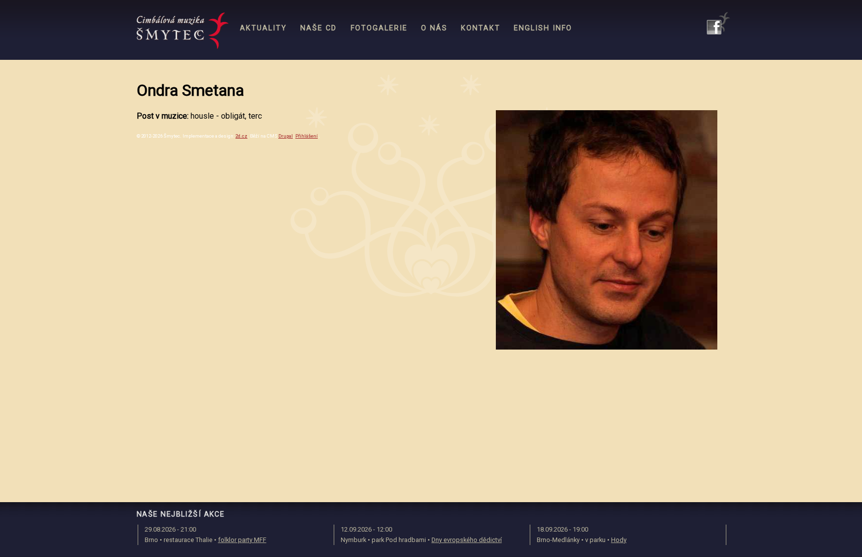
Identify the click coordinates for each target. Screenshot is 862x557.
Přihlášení (306, 136)
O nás (434, 28)
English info (543, 28)
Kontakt (480, 28)
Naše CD (318, 28)
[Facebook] (718, 23)
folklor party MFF (242, 540)
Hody (619, 540)
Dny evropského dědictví (466, 540)
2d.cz (241, 136)
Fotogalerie (379, 28)
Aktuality (263, 28)
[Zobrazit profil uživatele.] (606, 347)
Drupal (285, 136)
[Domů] (183, 30)
